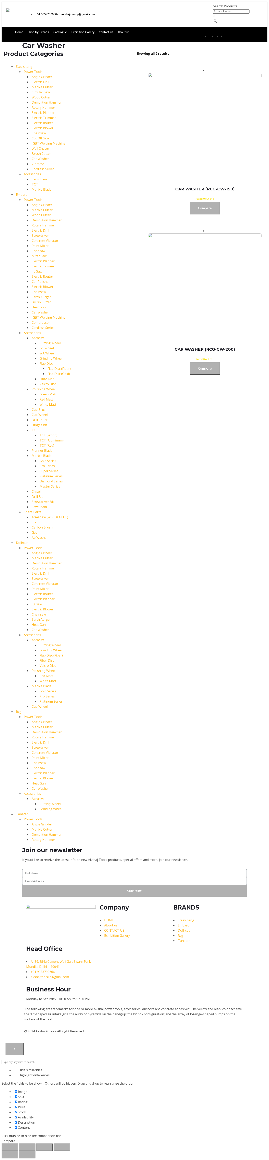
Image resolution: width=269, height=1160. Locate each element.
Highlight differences (34, 1075)
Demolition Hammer (47, 102)
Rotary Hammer (43, 107)
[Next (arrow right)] (27, 1154)
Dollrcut (22, 543)
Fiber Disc (47, 660)
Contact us (106, 32)
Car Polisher (41, 281)
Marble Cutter (42, 87)
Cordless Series (43, 169)
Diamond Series (51, 481)
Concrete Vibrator (45, 240)
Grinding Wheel (51, 358)
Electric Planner (43, 112)
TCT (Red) (47, 445)
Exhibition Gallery (83, 32)
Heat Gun (39, 307)
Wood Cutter (41, 97)
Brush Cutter (41, 153)
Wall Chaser (40, 148)
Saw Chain (39, 179)
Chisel (36, 491)
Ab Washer (40, 537)
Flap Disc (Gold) (58, 374)
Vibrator (38, 164)
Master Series (50, 486)
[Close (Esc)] (10, 1147)
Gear (35, 532)
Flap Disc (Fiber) (59, 368)
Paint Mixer (40, 246)
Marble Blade (41, 189)
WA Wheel (47, 353)
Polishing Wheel (44, 389)
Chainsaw (39, 133)
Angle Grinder (42, 77)
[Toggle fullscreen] (44, 1147)
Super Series (49, 471)
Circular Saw (41, 92)
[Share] (27, 1147)
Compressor (41, 322)
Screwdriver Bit (43, 502)
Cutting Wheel (50, 343)
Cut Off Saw (40, 138)
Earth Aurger (41, 297)
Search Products (225, 6)
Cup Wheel (40, 415)
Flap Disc (46, 363)
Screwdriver (40, 235)
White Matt (48, 404)
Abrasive (38, 338)
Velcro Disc (48, 384)
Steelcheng (24, 66)
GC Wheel (47, 348)
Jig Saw (37, 271)
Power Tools (33, 72)
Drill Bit (37, 496)
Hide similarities (30, 1070)
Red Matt (46, 399)
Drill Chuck (40, 420)
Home (19, 32)
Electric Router (42, 123)
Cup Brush (39, 409)
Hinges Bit (39, 425)
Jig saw (37, 604)
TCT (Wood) (48, 435)
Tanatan (22, 814)
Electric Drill (40, 82)
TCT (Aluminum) (52, 440)
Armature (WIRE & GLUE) (50, 517)
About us (124, 32)
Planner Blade (42, 450)
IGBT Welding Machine (48, 143)
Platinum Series (51, 476)
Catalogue (60, 32)
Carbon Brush (42, 527)
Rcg (18, 711)
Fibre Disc (47, 379)
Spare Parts (32, 512)
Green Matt (48, 394)
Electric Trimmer (44, 118)
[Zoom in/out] (62, 1147)
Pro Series (47, 466)
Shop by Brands (38, 32)
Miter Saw (39, 256)
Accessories (32, 174)
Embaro (22, 194)
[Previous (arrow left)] (10, 1154)
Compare (205, 208)
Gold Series (48, 461)
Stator (36, 522)
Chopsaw (38, 251)
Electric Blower (42, 128)
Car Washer (40, 159)
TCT (35, 184)
